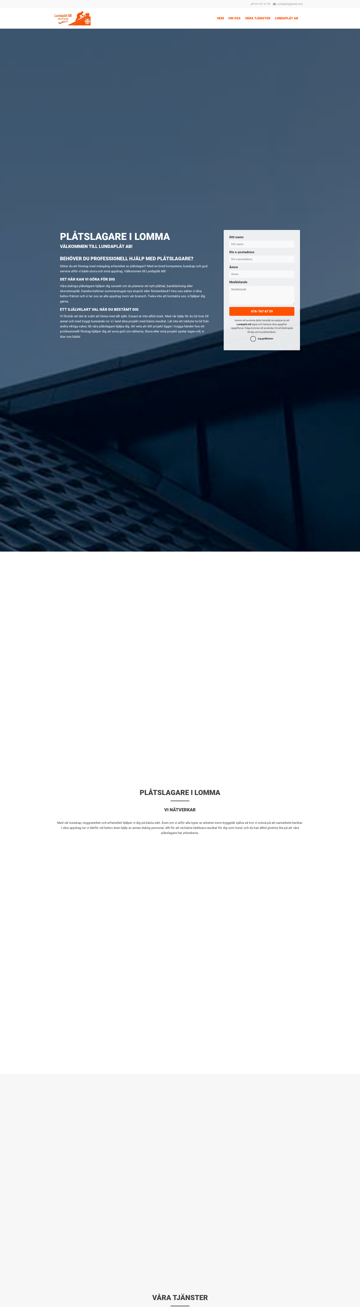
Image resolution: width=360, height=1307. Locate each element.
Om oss (234, 18)
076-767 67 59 (261, 3)
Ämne (233, 267)
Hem (220, 18)
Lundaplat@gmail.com (289, 3)
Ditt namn (236, 237)
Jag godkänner (265, 338)
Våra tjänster (257, 18)
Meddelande (238, 282)
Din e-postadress (241, 252)
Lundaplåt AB (286, 18)
